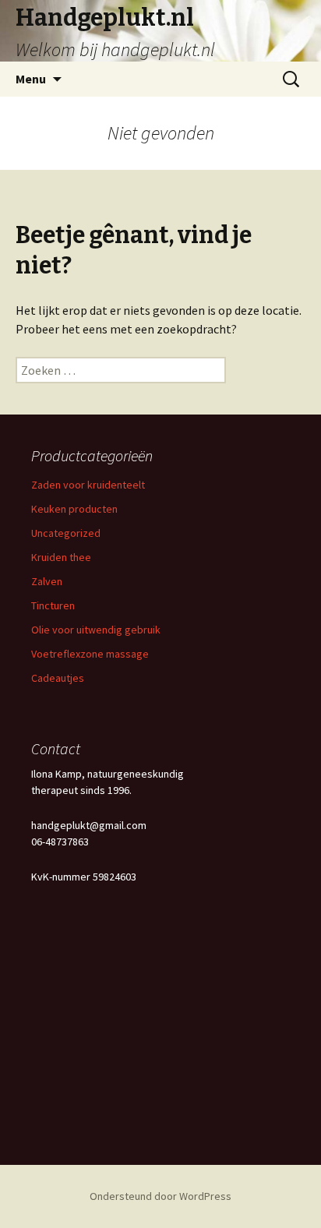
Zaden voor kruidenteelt (88, 485)
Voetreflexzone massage (90, 654)
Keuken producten (74, 509)
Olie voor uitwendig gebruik (95, 630)
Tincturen (53, 605)
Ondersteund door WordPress (160, 1196)
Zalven (46, 581)
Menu (31, 78)
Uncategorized (66, 533)
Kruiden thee (61, 557)
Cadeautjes (57, 678)
